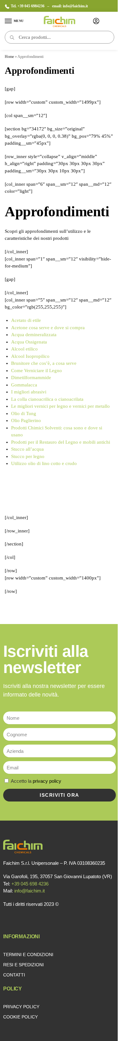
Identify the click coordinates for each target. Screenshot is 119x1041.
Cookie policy (20, 1016)
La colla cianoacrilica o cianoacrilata (47, 399)
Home (9, 56)
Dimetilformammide (31, 377)
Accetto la (36, 781)
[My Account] (96, 21)
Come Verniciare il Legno (36, 370)
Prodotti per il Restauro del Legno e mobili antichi (60, 442)
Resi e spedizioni (23, 964)
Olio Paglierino (26, 420)
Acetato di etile (26, 320)
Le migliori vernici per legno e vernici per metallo (60, 406)
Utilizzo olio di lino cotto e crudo (44, 463)
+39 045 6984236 (31, 6)
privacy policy (47, 781)
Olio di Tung (24, 413)
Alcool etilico (25, 348)
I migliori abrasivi (28, 391)
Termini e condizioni (28, 954)
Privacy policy (21, 1006)
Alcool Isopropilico (30, 356)
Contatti (14, 974)
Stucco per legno (27, 456)
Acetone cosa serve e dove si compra (48, 327)
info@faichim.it (75, 6)
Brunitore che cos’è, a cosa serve (43, 363)
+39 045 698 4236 (30, 883)
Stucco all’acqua (27, 449)
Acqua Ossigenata (29, 341)
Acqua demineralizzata (34, 334)
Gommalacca (24, 384)
